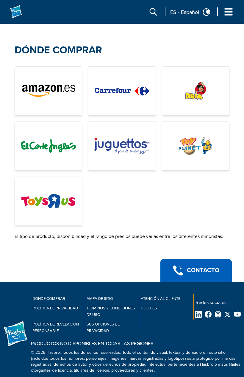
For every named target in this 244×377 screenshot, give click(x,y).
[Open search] (153, 11)
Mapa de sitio (100, 298)
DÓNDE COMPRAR (58, 50)
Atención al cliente (160, 298)
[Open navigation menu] (228, 12)
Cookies (149, 308)
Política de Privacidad (55, 308)
